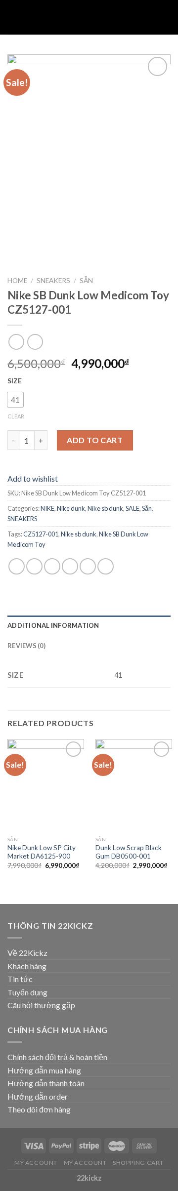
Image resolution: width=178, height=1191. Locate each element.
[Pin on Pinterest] (88, 566)
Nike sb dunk (105, 508)
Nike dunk (71, 508)
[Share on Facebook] (34, 566)
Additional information (53, 625)
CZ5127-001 (40, 534)
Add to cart (95, 440)
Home (17, 281)
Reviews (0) (26, 646)
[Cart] (166, 17)
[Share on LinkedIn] (105, 566)
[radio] (15, 399)
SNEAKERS (53, 281)
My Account (35, 1162)
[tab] (89, 625)
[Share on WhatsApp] (16, 566)
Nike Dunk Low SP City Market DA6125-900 (41, 852)
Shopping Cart (138, 1162)
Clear (15, 416)
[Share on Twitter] (52, 566)
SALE (132, 508)
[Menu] (13, 17)
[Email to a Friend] (70, 566)
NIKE (47, 508)
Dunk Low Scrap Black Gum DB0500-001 (128, 852)
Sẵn (86, 281)
